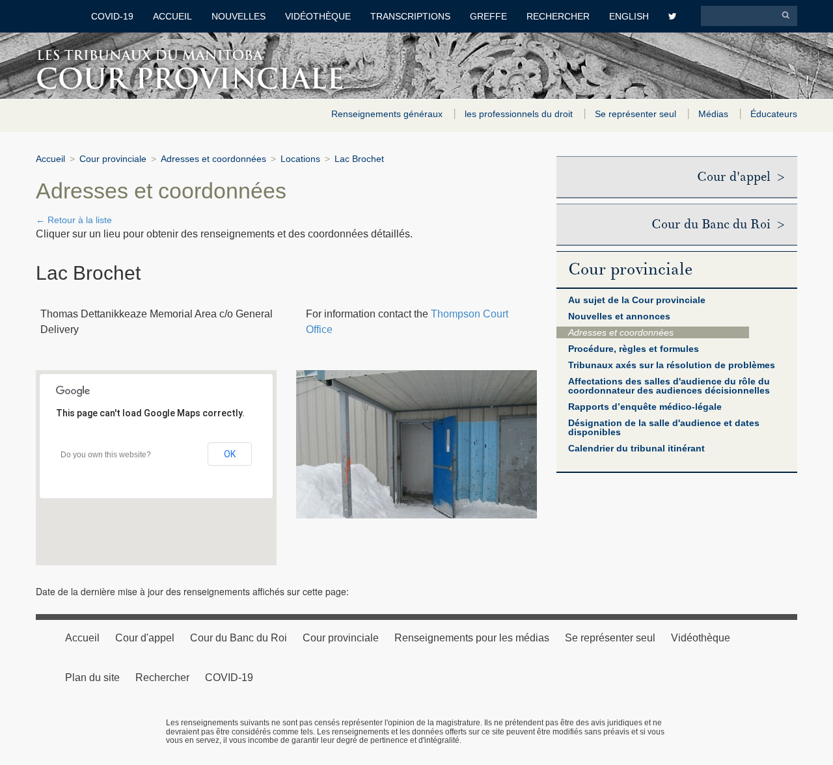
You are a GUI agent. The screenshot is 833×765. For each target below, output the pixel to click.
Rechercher (558, 16)
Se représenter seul (637, 114)
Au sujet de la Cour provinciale (636, 300)
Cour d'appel (144, 637)
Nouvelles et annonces (619, 316)
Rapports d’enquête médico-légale (645, 406)
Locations (300, 159)
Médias (714, 114)
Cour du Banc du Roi (238, 637)
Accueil (172, 16)
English (629, 16)
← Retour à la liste (74, 220)
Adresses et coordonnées (213, 159)
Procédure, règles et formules (633, 348)
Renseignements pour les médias (471, 637)
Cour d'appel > (740, 176)
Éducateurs (773, 114)
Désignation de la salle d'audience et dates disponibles (663, 427)
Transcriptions (410, 16)
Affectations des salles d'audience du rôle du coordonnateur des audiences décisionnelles (669, 386)
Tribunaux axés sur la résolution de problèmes (671, 365)
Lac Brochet (359, 159)
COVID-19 (112, 16)
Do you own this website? (106, 454)
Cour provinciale (112, 159)
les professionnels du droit (520, 114)
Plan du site (92, 677)
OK (230, 454)
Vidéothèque (318, 16)
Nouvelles (239, 16)
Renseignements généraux (388, 114)
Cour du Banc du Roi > (717, 224)
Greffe (488, 16)
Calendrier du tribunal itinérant (636, 448)
